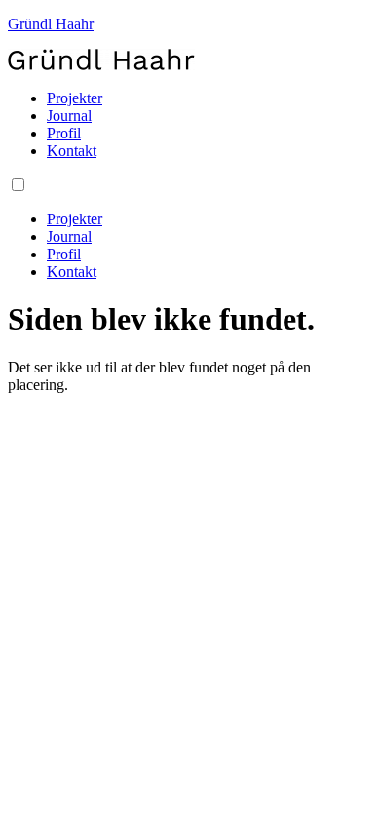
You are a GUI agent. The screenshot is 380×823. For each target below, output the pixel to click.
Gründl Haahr (51, 24)
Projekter (74, 98)
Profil (64, 133)
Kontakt (71, 150)
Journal (69, 115)
